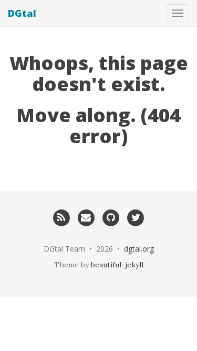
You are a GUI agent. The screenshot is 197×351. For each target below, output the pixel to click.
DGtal (22, 13)
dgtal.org (139, 249)
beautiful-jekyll (117, 264)
